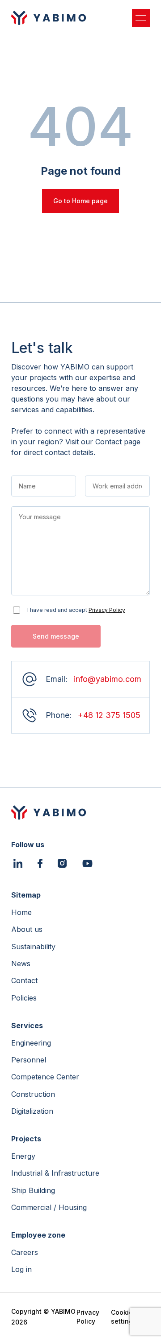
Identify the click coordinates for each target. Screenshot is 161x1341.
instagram (62, 864)
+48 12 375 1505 (109, 715)
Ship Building (33, 1190)
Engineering (31, 1042)
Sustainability (33, 946)
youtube (87, 863)
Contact (24, 980)
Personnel (28, 1059)
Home (21, 912)
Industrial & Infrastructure (55, 1173)
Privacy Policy (107, 610)
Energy (23, 1156)
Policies (24, 997)
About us (26, 929)
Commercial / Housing (49, 1207)
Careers (24, 1252)
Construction (33, 1094)
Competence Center (45, 1076)
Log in (21, 1269)
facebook (40, 864)
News (20, 963)
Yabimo (48, 18)
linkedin (18, 864)
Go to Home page (80, 201)
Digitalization (32, 1111)
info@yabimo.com (107, 679)
